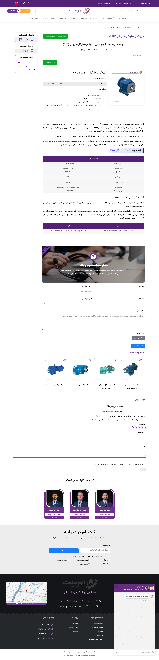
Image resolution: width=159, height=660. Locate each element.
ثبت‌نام (63, 550)
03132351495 (44, 634)
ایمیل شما (106, 545)
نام (145, 446)
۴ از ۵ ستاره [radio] (135, 427)
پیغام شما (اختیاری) (138, 311)
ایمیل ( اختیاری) (87, 286)
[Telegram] (24, 3)
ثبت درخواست (50, 62)
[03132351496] (52, 638)
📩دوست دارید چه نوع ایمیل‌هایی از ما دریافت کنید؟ (91, 556)
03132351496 (44, 638)
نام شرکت (142, 299)
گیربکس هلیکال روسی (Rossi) (81, 385)
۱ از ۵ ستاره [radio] (144, 427)
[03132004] (52, 625)
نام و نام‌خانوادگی (139, 286)
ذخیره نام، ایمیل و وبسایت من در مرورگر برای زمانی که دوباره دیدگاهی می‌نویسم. (116, 465)
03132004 (46, 624)
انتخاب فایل (138, 338)
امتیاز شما (141, 424)
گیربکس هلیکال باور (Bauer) (55, 385)
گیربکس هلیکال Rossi (119, 150)
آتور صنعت (138, 28)
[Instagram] (29, 3)
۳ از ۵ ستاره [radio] (138, 427)
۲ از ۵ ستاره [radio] (141, 427)
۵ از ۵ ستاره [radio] (132, 427)
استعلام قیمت (88, 214)
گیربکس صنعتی (130, 28)
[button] (61, 83)
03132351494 (44, 629)
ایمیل (144, 455)
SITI (101, 84)
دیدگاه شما (141, 432)
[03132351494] (52, 629)
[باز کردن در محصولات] (103, 18)
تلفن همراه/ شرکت (86, 299)
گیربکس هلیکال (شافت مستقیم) (116, 28)
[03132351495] (52, 634)
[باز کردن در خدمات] (90, 18)
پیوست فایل (141, 333)
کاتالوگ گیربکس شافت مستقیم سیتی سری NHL (24, 66)
